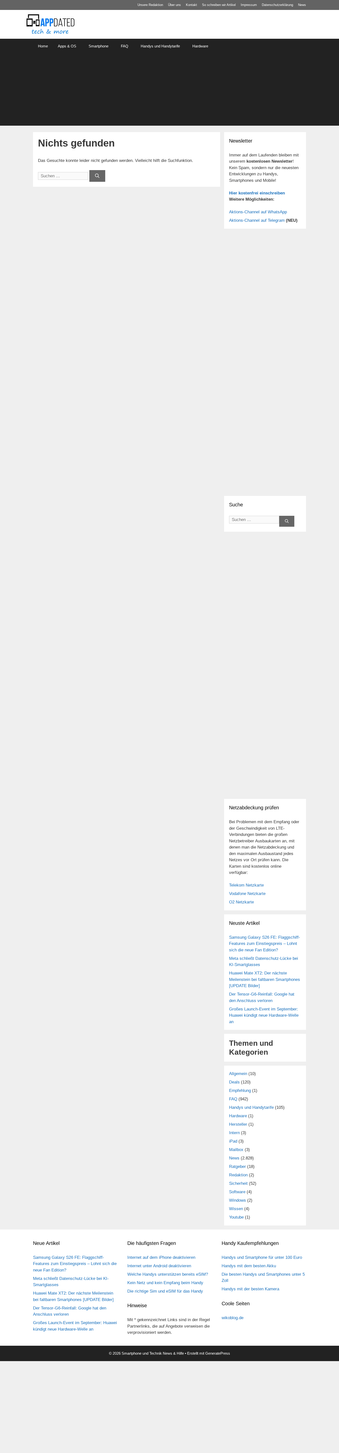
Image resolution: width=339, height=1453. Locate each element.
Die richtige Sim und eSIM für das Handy (165, 1291)
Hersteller (238, 1124)
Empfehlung (240, 1090)
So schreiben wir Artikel (219, 5)
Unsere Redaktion (150, 5)
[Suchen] (97, 176)
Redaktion (238, 1175)
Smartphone (98, 46)
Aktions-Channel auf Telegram (257, 220)
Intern (234, 1132)
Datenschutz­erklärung (277, 5)
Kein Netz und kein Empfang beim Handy (165, 1282)
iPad (233, 1141)
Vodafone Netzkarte (247, 893)
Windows (237, 1200)
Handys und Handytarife (160, 46)
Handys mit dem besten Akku (249, 1266)
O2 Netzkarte (241, 902)
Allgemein (238, 1073)
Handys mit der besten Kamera (250, 1289)
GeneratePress (217, 1353)
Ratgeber (237, 1166)
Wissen (236, 1208)
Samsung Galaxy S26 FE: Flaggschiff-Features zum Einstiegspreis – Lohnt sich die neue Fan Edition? (264, 943)
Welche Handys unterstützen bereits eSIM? (167, 1274)
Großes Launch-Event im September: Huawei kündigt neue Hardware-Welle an (264, 1015)
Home (43, 46)
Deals (234, 1082)
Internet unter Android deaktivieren (159, 1266)
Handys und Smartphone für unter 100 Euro (262, 1257)
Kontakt (191, 5)
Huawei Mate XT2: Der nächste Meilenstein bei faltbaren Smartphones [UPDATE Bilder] (264, 979)
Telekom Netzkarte (246, 885)
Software (237, 1192)
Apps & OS (67, 46)
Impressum (249, 5)
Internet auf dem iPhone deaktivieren (161, 1257)
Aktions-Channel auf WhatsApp (258, 212)
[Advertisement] (169, 91)
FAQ (124, 46)
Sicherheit (238, 1183)
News (302, 5)
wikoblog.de (232, 1317)
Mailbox (236, 1149)
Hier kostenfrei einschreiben (257, 193)
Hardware (200, 46)
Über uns (174, 5)
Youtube (236, 1217)
